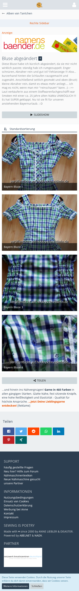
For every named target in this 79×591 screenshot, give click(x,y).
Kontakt (9, 513)
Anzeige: (7, 33)
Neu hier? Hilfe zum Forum (21, 471)
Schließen (37, 586)
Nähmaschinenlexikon (18, 475)
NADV (38, 535)
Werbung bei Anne (16, 509)
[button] (5, 5)
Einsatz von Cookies (16, 501)
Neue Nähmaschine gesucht (22, 479)
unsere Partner (13, 483)
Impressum (11, 517)
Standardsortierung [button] (22, 129)
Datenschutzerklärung (18, 505)
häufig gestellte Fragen (18, 467)
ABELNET (25, 535)
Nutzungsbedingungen (19, 497)
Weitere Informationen (15, 586)
